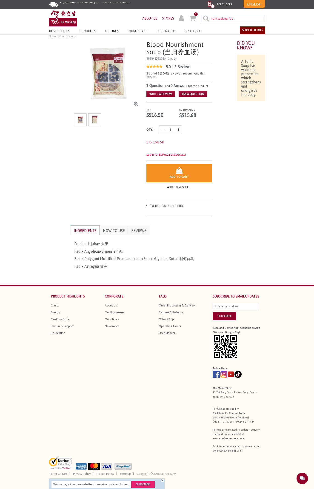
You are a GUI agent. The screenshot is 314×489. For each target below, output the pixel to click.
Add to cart (179, 176)
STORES (168, 18)
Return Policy (105, 473)
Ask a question (193, 94)
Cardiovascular (60, 319)
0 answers (179, 85)
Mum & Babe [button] (137, 31)
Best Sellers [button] (59, 31)
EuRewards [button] (166, 31)
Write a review (160, 94)
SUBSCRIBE (225, 316)
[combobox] (233, 18)
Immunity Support (62, 326)
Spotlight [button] (193, 31)
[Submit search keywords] (206, 18)
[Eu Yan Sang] (63, 18)
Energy (55, 312)
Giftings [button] (112, 31)
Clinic (54, 305)
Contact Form (237, 413)
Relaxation (58, 333)
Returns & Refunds (171, 312)
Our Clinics (112, 319)
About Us (111, 305)
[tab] (85, 230)
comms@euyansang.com (227, 450)
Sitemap (125, 473)
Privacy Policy (82, 473)
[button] (181, 19)
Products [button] (87, 31)
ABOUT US (149, 18)
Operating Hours (170, 326)
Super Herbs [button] (252, 30)
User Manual (167, 333)
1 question (155, 85)
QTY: (149, 129)
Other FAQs (166, 319)
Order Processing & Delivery (177, 305)
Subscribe (143, 484)
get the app (224, 4)
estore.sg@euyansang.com (228, 438)
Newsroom (112, 326)
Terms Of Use (58, 473)
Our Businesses (114, 312)
